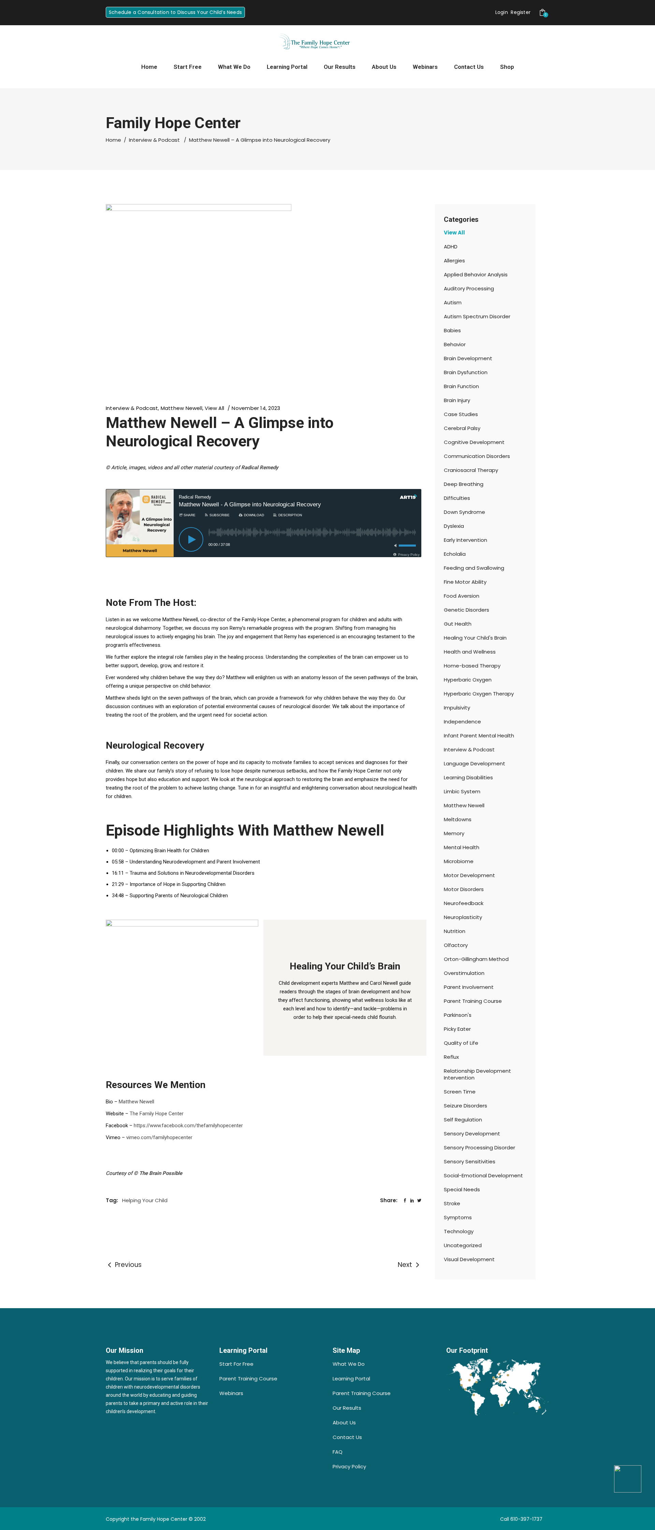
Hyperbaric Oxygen (468, 679)
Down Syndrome (464, 512)
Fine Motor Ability (465, 581)
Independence (462, 721)
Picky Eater (457, 1028)
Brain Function (461, 386)
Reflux (451, 1056)
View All (214, 408)
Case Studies (461, 414)
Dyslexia (454, 526)
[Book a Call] (627, 1478)
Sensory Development (472, 1133)
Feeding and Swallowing (474, 567)
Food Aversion (461, 595)
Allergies (454, 260)
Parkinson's (457, 1015)
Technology (459, 1231)
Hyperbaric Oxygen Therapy (479, 693)
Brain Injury (457, 400)
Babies (452, 330)
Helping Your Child (145, 1200)
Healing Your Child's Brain (475, 637)
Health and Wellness (470, 651)
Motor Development (469, 875)
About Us (344, 1422)
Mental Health (461, 847)
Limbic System (462, 791)
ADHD (450, 246)
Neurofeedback (463, 903)
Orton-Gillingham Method (476, 959)
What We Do (349, 1363)
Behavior (455, 344)
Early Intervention (465, 540)
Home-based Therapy (472, 665)
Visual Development (469, 1259)
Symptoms (458, 1217)
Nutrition (454, 931)
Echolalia (455, 553)
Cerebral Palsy (462, 428)
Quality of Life (461, 1042)
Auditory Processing (469, 288)
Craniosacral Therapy (471, 470)
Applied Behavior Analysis (476, 274)
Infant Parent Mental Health (479, 735)
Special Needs (462, 1189)
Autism (453, 302)
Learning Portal (351, 1378)
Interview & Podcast (154, 139)
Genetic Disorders (466, 609)
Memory (454, 833)
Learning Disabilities (468, 777)
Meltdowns (457, 819)
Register (520, 12)
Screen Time (460, 1091)
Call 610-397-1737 (521, 1519)
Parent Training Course (473, 1001)
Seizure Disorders (465, 1105)
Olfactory (456, 945)
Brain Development (468, 358)
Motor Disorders (464, 889)
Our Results (347, 1407)
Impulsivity (457, 707)
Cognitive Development (474, 442)
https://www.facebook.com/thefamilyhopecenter (188, 1125)
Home (113, 139)
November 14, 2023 (256, 408)
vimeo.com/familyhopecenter (159, 1137)
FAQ (338, 1451)
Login (501, 12)
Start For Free (236, 1363)
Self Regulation (463, 1119)
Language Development (474, 763)
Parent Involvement (469, 987)
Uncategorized (463, 1245)
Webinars (231, 1393)
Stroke (452, 1203)
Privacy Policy (349, 1466)
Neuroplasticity (463, 917)
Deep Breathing (463, 484)
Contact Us (347, 1437)
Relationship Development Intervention (477, 1074)
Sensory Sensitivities (469, 1161)
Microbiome (459, 861)
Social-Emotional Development (483, 1175)
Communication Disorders (477, 456)
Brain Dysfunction (465, 372)
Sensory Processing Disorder (479, 1147)
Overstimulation (464, 973)
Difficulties (457, 498)
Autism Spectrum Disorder (477, 316)
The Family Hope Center (157, 1114)
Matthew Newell (181, 408)
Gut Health (457, 623)
